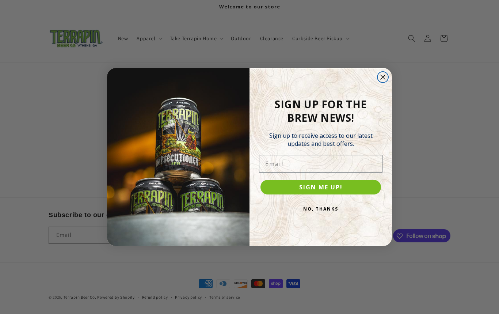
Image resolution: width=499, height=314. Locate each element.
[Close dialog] (382, 77)
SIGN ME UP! (321, 187)
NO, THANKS (320, 209)
